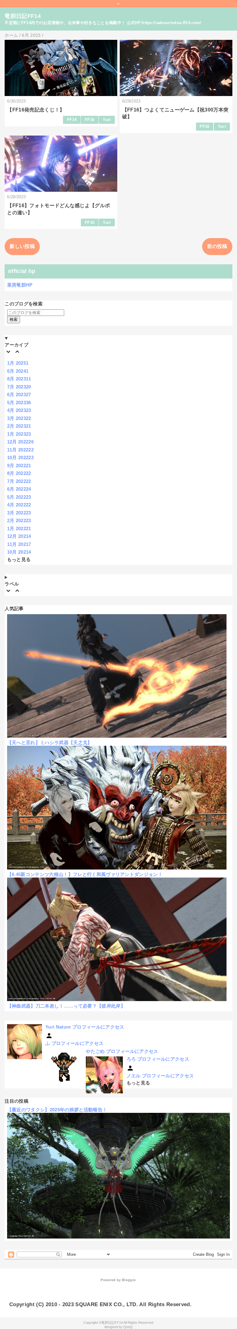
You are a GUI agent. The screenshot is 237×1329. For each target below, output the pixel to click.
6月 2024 (18, 371)
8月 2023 (19, 378)
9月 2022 (19, 465)
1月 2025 (18, 363)
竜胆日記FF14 (23, 16)
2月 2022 (19, 520)
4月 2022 (19, 504)
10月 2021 (19, 552)
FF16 (89, 119)
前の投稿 (217, 246)
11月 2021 (19, 544)
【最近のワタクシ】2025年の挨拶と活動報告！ (57, 1109)
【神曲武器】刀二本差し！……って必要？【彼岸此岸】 (66, 1005)
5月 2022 (19, 497)
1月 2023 (19, 434)
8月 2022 (19, 473)
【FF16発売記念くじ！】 (35, 109)
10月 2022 (20, 457)
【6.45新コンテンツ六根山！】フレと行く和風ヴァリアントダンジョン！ (85, 874)
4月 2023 (19, 410)
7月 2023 (19, 386)
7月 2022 (19, 481)
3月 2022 (19, 512)
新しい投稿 (22, 246)
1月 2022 (19, 528)
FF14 (72, 119)
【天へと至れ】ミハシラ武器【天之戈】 (49, 742)
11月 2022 (20, 449)
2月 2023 (19, 426)
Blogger (128, 1280)
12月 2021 (19, 536)
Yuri (107, 119)
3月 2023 (19, 418)
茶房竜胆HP (20, 284)
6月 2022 (19, 489)
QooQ (128, 1327)
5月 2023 (19, 402)
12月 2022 (20, 441)
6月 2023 (19, 394)
